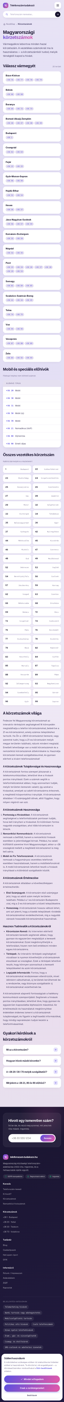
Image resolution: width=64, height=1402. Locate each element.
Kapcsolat (7, 1288)
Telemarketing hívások (16, 1307)
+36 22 (10, 166)
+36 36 (10, 209)
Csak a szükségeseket (32, 1388)
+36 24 (20, 267)
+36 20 (9, 390)
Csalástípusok (9, 1250)
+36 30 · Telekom (10, 1227)
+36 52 (10, 195)
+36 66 (10, 94)
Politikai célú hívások (16, 1324)
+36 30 (9, 398)
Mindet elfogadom (34, 1379)
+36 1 (9, 137)
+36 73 (29, 109)
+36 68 (20, 94)
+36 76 (10, 80)
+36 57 (20, 224)
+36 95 (20, 329)
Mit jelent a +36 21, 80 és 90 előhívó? (26, 1083)
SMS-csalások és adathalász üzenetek (23, 1347)
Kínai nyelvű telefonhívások (19, 1330)
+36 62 (10, 152)
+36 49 (39, 123)
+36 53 (20, 271)
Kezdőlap (10, 24)
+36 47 (20, 123)
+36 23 (10, 267)
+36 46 (10, 123)
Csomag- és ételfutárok (16, 1341)
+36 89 (29, 343)
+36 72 (20, 109)
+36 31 (9, 405)
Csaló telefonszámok (43, 1324)
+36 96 (10, 181)
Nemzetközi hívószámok (14, 1204)
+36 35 (20, 253)
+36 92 (20, 358)
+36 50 (9, 413)
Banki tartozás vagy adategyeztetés (22, 1313)
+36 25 (20, 166)
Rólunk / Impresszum (12, 1273)
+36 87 (10, 343)
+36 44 (20, 300)
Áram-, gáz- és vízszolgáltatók (20, 1336)
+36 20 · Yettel (9, 1222)
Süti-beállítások (44, 1368)
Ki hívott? (7, 1194)
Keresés (47, 1138)
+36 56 (10, 224)
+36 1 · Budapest (10, 1217)
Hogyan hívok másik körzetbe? (23, 1060)
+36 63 (20, 152)
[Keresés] (57, 14)
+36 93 (29, 358)
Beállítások (32, 1395)
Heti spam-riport (10, 1255)
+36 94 (10, 329)
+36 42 (10, 300)
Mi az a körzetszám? (17, 1049)
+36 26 (29, 267)
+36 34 (20, 238)
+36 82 (10, 286)
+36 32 (10, 253)
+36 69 (10, 109)
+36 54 (20, 195)
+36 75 (20, 314)
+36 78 (29, 80)
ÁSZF (5, 1283)
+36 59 (29, 224)
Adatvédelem (9, 1278)
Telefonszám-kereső (12, 1189)
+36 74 (10, 314)
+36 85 (29, 286)
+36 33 (10, 238)
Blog (5, 1245)
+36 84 (20, 286)
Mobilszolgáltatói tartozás (18, 1318)
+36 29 (10, 271)
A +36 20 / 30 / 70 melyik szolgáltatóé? (26, 1071)
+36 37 (20, 209)
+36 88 (20, 343)
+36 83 (10, 358)
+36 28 (48, 267)
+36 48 (29, 123)
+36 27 (39, 267)
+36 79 (39, 80)
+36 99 (20, 181)
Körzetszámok (9, 1199)
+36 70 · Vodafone (11, 1232)
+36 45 (29, 300)
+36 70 (9, 421)
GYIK (5, 1260)
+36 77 (20, 80)
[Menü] (57, 5)
